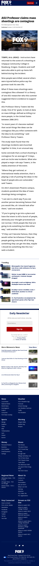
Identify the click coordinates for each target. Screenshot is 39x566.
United (3, 435)
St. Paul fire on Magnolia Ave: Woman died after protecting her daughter (13, 383)
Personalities (22, 482)
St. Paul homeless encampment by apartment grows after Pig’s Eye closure (23, 300)
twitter (19, 545)
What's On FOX (22, 487)
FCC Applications (23, 495)
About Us (22, 475)
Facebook (4, 509)
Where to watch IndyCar (22, 518)
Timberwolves (5, 431)
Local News (4, 401)
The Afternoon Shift (24, 464)
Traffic (20, 410)
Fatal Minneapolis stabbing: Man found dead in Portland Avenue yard (14, 351)
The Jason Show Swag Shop (24, 467)
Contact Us (21, 478)
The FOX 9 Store (23, 471)
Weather (21, 399)
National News (5, 404)
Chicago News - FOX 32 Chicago (7, 482)
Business (4, 447)
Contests (20, 480)
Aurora (3, 437)
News (17, 25)
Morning (21, 419)
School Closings (22, 406)
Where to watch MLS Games (24, 535)
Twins (3, 426)
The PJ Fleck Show (23, 458)
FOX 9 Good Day (23, 449)
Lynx (2, 433)
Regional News (7, 475)
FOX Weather (22, 412)
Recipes (20, 426)
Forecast (20, 404)
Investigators (5, 408)
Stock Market (5, 449)
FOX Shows (21, 445)
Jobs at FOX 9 (22, 484)
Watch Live (30, 3)
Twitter (3, 514)
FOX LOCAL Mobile (7, 505)
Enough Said (21, 453)
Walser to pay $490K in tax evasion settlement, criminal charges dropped (24, 276)
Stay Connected (7, 500)
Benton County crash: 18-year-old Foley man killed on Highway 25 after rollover (14, 367)
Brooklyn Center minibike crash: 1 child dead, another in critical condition (23, 291)
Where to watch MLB (24, 511)
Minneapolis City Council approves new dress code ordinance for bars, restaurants (24, 268)
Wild (2, 429)
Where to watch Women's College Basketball (23, 526)
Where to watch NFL (24, 505)
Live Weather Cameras (24, 408)
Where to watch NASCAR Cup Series (24, 514)
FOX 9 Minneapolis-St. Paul (8, 25)
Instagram (4, 512)
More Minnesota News (10, 347)
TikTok (3, 516)
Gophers (3, 424)
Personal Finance (6, 445)
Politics (3, 410)
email (22, 545)
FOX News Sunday (6, 415)
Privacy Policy (21, 338)
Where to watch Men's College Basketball (24, 522)
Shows (20, 442)
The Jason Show (23, 447)
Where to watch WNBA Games (25, 531)
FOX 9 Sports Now (23, 460)
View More (33, 347)
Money (4, 442)
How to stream (5, 503)
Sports (4, 419)
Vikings (3, 422)
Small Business (5, 451)
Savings (3, 453)
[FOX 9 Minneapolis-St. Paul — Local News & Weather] (6, 3)
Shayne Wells (22, 422)
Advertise (20, 491)
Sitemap (20, 489)
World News (5, 406)
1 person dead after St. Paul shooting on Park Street (14, 359)
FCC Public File (22, 493)
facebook (16, 545)
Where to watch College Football (23, 508)
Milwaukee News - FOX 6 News (8, 479)
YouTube (4, 518)
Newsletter (4, 507)
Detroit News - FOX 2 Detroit (7, 486)
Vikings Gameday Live (24, 456)
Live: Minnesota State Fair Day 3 (10, 375)
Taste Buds (21, 462)
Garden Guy (21, 424)
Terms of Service (20, 339)
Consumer (4, 412)
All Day (20, 451)
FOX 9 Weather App (24, 401)
